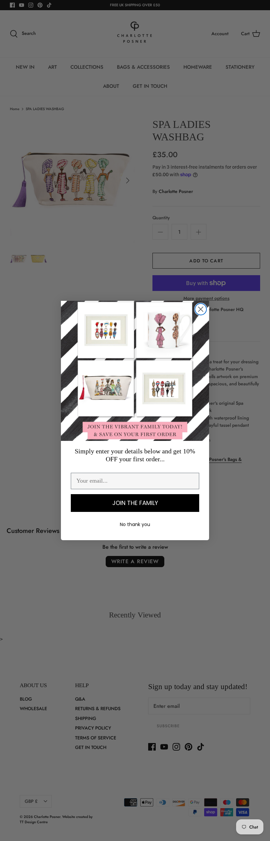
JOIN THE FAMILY (135, 503)
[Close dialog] (200, 309)
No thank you (135, 524)
